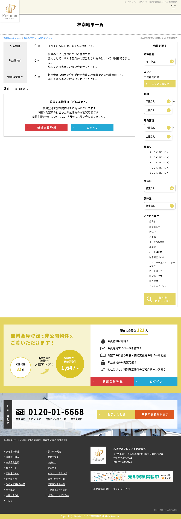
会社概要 (10, 489)
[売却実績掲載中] (131, 479)
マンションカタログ (57, 473)
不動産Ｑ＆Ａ (12, 473)
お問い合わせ (12, 495)
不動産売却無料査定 (57, 489)
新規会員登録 (12, 462)
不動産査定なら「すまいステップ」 (113, 489)
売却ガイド (53, 468)
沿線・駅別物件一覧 (15, 484)
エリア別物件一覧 (56, 478)
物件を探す (53, 457)
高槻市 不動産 (12, 451)
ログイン (52, 462)
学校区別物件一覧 (56, 484)
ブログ (9, 500)
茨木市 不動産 (54, 451)
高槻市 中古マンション (13, 38)
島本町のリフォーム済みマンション (38, 38)
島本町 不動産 (12, 457)
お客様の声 (11, 478)
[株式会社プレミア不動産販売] (9, 11)
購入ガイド (11, 468)
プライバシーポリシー (58, 495)
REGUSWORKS (171, 509)
